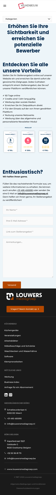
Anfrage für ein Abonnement (18, 387)
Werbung (9, 377)
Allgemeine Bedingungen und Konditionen (28, 484)
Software (8, 356)
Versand (12, 285)
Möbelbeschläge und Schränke (19, 346)
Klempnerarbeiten (13, 361)
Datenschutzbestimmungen (28, 488)
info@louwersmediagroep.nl (33, 193)
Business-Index (11, 382)
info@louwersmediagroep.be (21, 458)
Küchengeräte (11, 330)
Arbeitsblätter (11, 341)
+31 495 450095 (25, 190)
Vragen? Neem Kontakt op (24, 309)
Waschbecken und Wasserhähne (20, 351)
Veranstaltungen (12, 335)
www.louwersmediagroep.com (22, 469)
